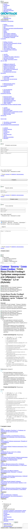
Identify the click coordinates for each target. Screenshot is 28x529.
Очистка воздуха (5, 80)
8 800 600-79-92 (7, 18)
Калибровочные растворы (9, 71)
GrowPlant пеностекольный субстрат (12, 43)
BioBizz (5, 24)
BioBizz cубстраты (7, 42)
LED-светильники (7, 101)
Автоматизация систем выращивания (10, 124)
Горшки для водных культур (10, 59)
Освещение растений (6, 93)
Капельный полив (7, 110)
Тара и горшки (4, 51)
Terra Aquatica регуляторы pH (10, 69)
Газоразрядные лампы (8, 98)
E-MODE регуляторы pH (9, 65)
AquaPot (5, 107)
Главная (5, 266)
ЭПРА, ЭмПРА (7, 103)
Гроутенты (3, 73)
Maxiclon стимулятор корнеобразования (13, 28)
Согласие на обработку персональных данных (14, 510)
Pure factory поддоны (8, 58)
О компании (6, 5)
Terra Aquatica (6, 109)
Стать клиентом (4, 2)
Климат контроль (7, 129)
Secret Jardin (6, 77)
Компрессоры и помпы (9, 112)
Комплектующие (7, 96)
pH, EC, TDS (4, 60)
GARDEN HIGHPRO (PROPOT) (11, 57)
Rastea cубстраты (7, 45)
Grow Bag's (6, 55)
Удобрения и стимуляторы (7, 21)
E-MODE (5, 128)
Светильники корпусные (9, 100)
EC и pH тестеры (7, 70)
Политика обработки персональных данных (14, 511)
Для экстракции (7, 123)
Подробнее (3, 433)
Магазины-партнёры (8, 10)
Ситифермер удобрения (9, 37)
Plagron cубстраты (7, 44)
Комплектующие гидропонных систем (12, 111)
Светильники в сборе (8, 99)
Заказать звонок (4, 527)
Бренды (5, 6)
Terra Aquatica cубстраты (9, 48)
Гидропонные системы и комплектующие (11, 104)
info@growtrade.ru (7, 526)
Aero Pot (5, 54)
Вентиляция (4, 86)
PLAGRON (6, 29)
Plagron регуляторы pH (9, 66)
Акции (5, 7)
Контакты (5, 11)
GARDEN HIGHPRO (8, 76)
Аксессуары (3, 118)
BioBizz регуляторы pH (9, 64)
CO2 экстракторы (7, 89)
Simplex (5, 32)
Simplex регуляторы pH (9, 68)
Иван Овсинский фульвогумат (10, 36)
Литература (3, 115)
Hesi (4, 27)
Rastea (4, 31)
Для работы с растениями (9, 122)
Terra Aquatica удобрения (9, 33)
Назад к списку (4, 285)
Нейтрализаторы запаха (9, 83)
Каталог (5, 4)
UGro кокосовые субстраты (10, 49)
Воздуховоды (6, 92)
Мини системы (7, 114)
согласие (7, 174)
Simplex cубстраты (7, 47)
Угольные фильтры (8, 84)
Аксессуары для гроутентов (10, 79)
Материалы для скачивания (16, 527)
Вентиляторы (6, 90)
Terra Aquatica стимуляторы (10, 34)
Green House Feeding (8, 25)
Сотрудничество (7, 9)
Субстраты (3, 38)
